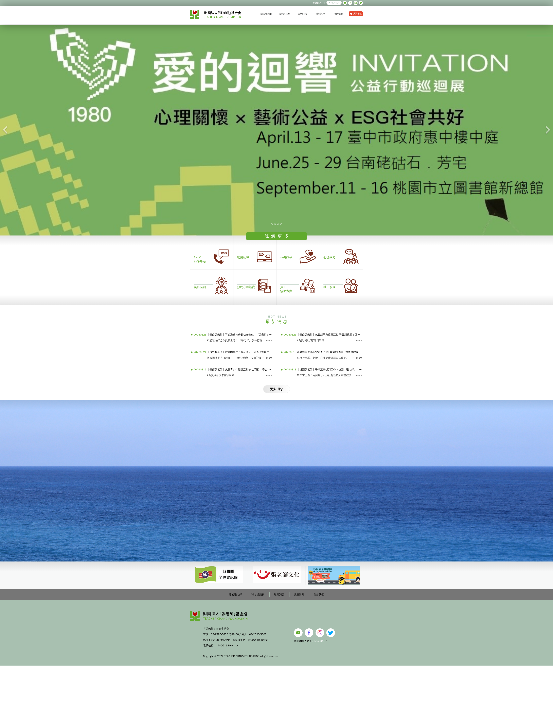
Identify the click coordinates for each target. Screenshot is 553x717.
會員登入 (335, 2)
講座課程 (320, 13)
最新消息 (302, 13)
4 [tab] (281, 224)
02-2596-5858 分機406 (225, 634)
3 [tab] (278, 224)
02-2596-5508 (258, 634)
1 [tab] (272, 224)
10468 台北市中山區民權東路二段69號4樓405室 (239, 639)
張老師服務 (284, 13)
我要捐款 (357, 13)
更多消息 (276, 389)
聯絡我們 (338, 13)
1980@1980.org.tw (227, 645)
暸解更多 (278, 236)
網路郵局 (317, 2)
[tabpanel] (276, 130)
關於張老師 (266, 13)
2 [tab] (275, 224)
